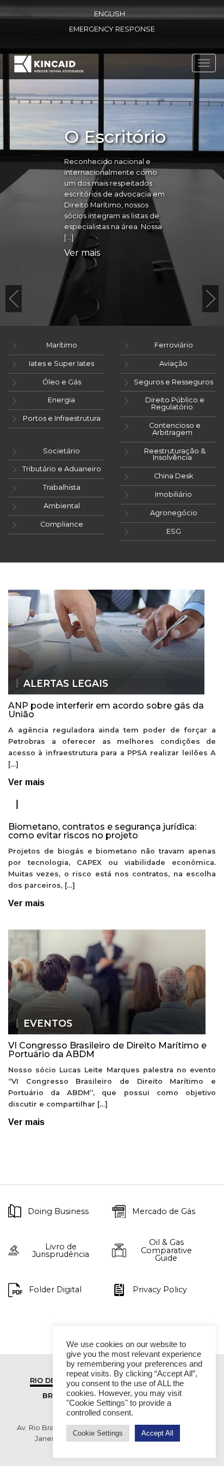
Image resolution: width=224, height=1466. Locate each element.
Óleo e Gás (61, 382)
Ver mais (82, 253)
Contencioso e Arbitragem (175, 429)
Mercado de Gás (163, 1211)
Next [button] (210, 298)
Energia (61, 400)
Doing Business (58, 1211)
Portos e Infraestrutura (62, 418)
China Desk (173, 476)
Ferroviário (173, 345)
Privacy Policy (160, 1289)
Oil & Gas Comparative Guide (166, 1250)
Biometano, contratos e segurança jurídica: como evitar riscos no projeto (102, 831)
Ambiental (61, 506)
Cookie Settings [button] (98, 1433)
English (109, 14)
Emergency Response (112, 29)
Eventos (47, 1023)
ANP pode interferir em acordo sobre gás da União (106, 709)
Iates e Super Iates (61, 363)
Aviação (173, 363)
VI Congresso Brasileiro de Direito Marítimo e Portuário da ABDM (107, 1049)
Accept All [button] (157, 1433)
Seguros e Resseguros (173, 382)
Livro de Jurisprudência (60, 1251)
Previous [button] (13, 298)
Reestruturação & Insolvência (175, 454)
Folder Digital (55, 1289)
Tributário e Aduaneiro (61, 469)
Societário (61, 451)
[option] (112, 163)
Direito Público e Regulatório (174, 403)
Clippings (51, 805)
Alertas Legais (65, 683)
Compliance (61, 524)
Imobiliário (173, 494)
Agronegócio (173, 513)
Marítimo (61, 345)
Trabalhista (61, 487)
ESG (173, 531)
